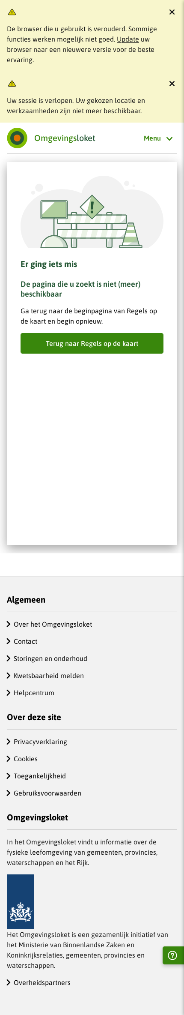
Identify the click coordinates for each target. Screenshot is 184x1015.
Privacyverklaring (40, 741)
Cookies (26, 759)
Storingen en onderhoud (50, 658)
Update (128, 39)
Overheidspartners (42, 982)
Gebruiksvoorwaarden (47, 793)
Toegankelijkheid (40, 776)
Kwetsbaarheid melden (49, 675)
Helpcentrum (34, 693)
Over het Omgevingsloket (53, 624)
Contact (25, 641)
